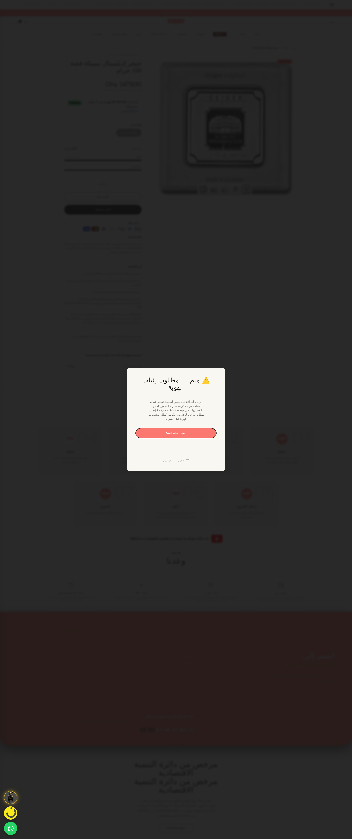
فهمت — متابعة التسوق (176, 433)
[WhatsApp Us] (10, 828)
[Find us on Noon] (10, 813)
